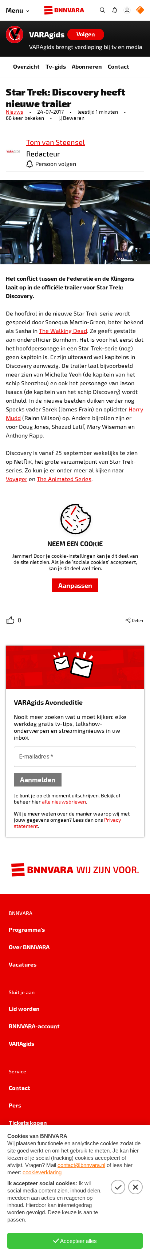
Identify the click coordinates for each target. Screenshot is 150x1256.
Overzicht (26, 66)
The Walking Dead (63, 330)
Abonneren (87, 66)
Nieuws (14, 112)
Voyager (16, 478)
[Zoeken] (102, 10)
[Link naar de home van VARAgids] (14, 34)
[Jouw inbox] (114, 10)
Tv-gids (56, 66)
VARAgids (46, 34)
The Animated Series (64, 478)
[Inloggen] (127, 10)
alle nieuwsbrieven (64, 801)
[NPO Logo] (140, 10)
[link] (13, 152)
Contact (118, 66)
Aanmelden (37, 779)
